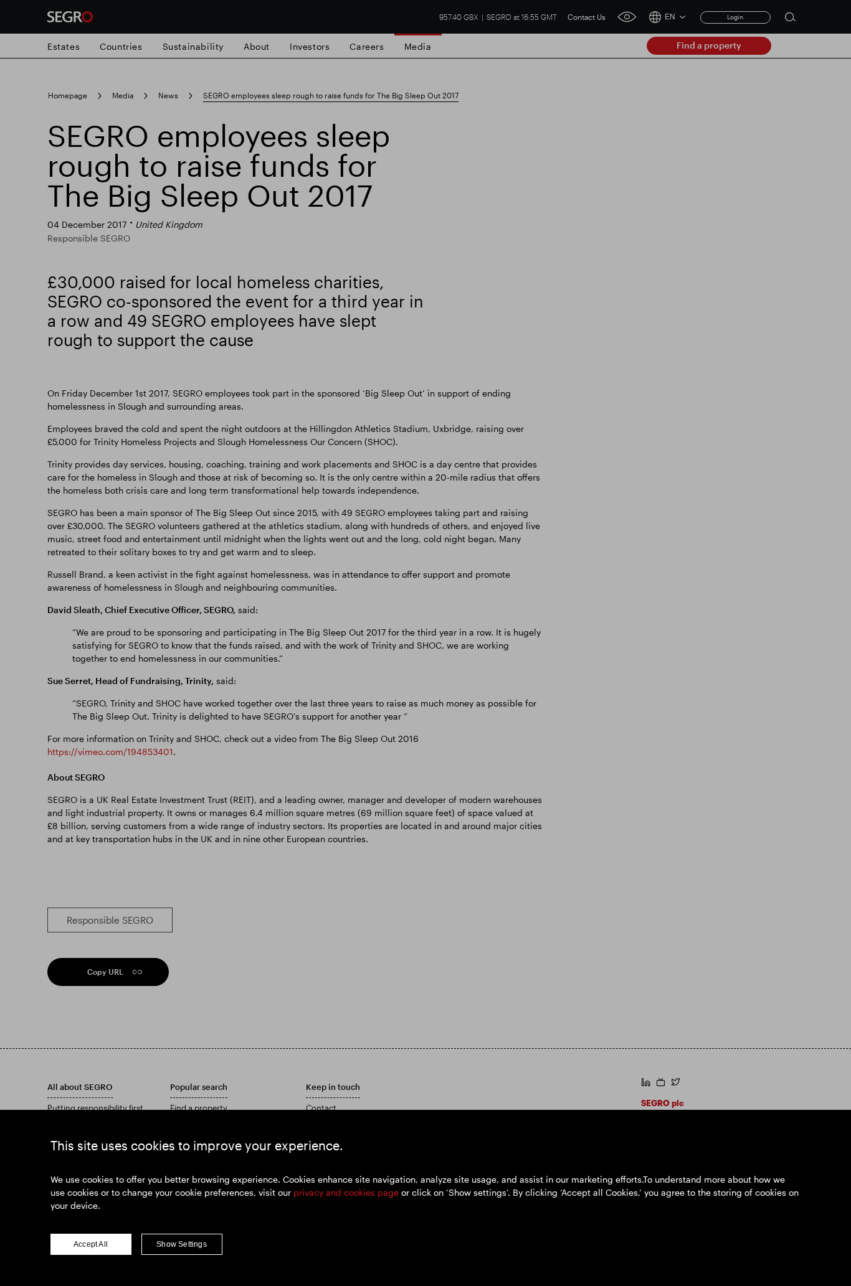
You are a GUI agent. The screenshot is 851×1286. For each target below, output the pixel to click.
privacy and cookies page (346, 1192)
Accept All (91, 1244)
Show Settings (181, 1244)
